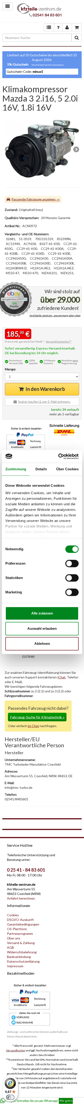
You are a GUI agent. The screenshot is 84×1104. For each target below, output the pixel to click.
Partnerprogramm (20, 933)
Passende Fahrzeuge (26, 199)
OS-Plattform (17, 929)
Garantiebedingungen (23, 924)
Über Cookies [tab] (67, 469)
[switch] (72, 563)
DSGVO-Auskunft (20, 920)
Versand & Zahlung (21, 943)
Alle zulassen (42, 613)
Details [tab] (41, 469)
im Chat (33, 726)
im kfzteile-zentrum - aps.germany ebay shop (54, 315)
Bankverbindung (19, 957)
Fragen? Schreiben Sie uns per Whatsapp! (39, 1101)
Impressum (15, 966)
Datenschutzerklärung (23, 961)
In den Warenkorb (45, 389)
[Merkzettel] (49, 27)
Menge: (10, 369)
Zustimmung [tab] (15, 469)
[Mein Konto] (58, 27)
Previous (8, 149)
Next (75, 149)
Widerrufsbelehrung (22, 952)
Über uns (13, 938)
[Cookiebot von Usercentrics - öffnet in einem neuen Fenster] (59, 456)
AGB (10, 947)
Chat (62, 677)
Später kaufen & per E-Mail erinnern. (44, 402)
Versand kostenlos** (58, 341)
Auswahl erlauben (42, 628)
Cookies (13, 915)
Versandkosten (15, 1050)
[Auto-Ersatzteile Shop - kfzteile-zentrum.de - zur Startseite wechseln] (39, 11)
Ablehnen (42, 644)
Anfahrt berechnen (21, 898)
